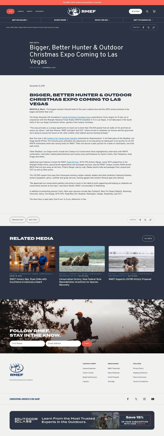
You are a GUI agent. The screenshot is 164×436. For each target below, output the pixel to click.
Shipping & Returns (140, 373)
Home (8, 27)
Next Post (33, 220)
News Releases (35, 68)
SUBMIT (87, 343)
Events (29, 11)
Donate (21, 11)
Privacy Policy (138, 369)
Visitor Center (88, 373)
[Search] (147, 11)
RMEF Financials (114, 369)
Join (10, 11)
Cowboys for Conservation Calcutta (62, 138)
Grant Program (113, 377)
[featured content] (82, 420)
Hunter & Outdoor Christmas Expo (76, 117)
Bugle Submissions (90, 377)
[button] (143, 27)
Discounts (40, 11)
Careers (86, 382)
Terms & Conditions (140, 382)
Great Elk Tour (73, 162)
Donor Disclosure (139, 377)
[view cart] (154, 11)
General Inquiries (89, 369)
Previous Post (17, 220)
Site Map (111, 382)
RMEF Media (14, 27)
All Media (148, 238)
